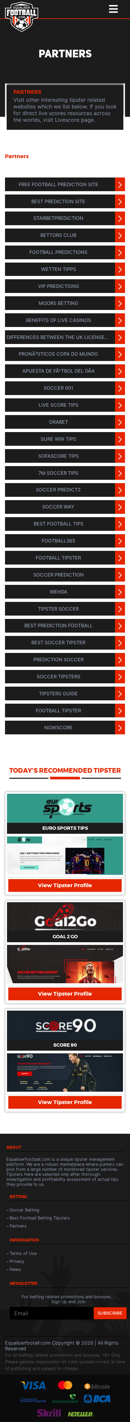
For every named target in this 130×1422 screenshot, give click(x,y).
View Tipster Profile (65, 885)
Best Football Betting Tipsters (40, 1217)
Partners (18, 1225)
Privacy (17, 1261)
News (15, 1269)
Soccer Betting (24, 1209)
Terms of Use (23, 1253)
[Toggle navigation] (113, 9)
